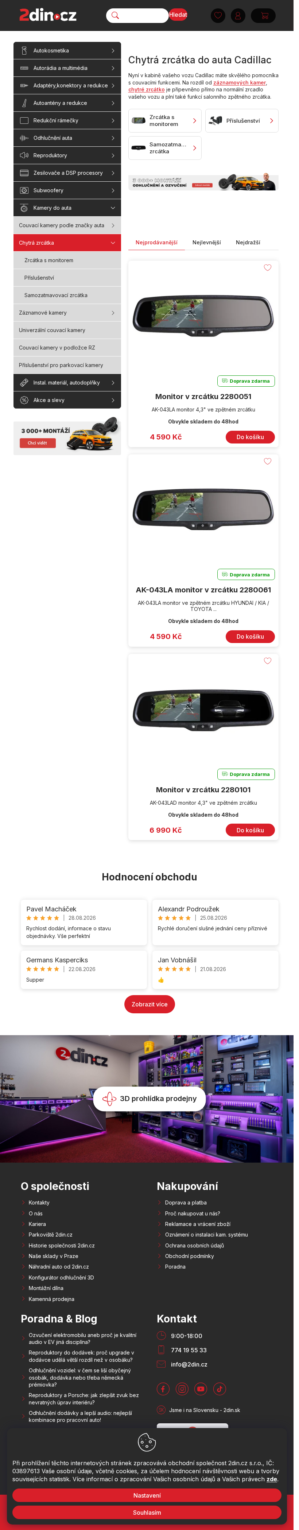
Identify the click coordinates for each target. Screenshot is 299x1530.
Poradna (175, 1266)
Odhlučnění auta (53, 138)
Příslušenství (39, 278)
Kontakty (39, 1202)
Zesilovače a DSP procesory (68, 173)
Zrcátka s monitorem (48, 260)
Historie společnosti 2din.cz (62, 1245)
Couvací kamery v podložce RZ (57, 347)
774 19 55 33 (189, 1350)
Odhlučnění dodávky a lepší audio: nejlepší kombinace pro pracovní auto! (80, 1416)
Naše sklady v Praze (53, 1256)
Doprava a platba (186, 1202)
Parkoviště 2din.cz (51, 1234)
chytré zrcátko (146, 89)
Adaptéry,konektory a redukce (71, 85)
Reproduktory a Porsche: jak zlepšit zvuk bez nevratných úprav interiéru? (84, 1398)
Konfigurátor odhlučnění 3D (61, 1277)
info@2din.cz (189, 1364)
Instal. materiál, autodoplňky (67, 382)
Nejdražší (248, 242)
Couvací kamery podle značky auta (61, 225)
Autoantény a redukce (60, 103)
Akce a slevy (49, 400)
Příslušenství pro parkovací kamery (61, 365)
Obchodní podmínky (189, 1256)
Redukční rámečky (56, 120)
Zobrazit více (150, 1004)
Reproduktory (50, 155)
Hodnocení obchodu (149, 877)
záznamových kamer (239, 82)
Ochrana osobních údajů (194, 1245)
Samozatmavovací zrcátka (56, 295)
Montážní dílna (46, 1288)
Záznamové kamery (43, 312)
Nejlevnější (207, 242)
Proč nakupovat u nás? (192, 1213)
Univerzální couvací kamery (52, 330)
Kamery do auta (52, 208)
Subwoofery (48, 190)
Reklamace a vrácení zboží (197, 1224)
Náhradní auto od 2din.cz (59, 1266)
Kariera (37, 1224)
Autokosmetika (51, 50)
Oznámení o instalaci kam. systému (206, 1234)
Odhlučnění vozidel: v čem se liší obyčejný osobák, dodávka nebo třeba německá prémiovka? (80, 1377)
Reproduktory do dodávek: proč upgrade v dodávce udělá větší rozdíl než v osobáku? (81, 1356)
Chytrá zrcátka (36, 243)
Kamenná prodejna (51, 1299)
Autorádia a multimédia (61, 68)
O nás (36, 1213)
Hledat (178, 14)
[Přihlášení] (238, 15)
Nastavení (146, 1495)
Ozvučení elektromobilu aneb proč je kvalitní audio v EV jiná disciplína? (82, 1338)
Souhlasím (147, 1512)
